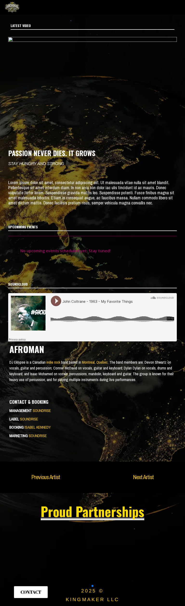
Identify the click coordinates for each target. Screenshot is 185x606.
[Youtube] (175, 591)
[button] (92, 84)
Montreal (88, 362)
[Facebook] (161, 591)
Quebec (102, 362)
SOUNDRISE (42, 410)
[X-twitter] (147, 591)
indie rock (53, 362)
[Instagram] (133, 591)
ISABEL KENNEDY (38, 427)
